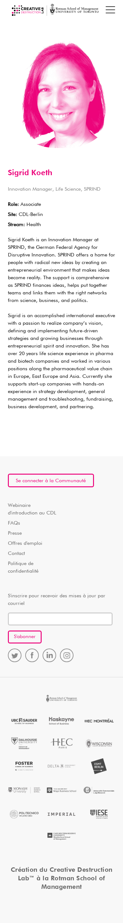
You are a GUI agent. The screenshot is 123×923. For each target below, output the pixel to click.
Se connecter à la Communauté (51, 480)
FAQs (14, 523)
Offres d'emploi (25, 543)
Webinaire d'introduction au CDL (32, 509)
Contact (16, 553)
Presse (15, 533)
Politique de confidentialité (23, 567)
